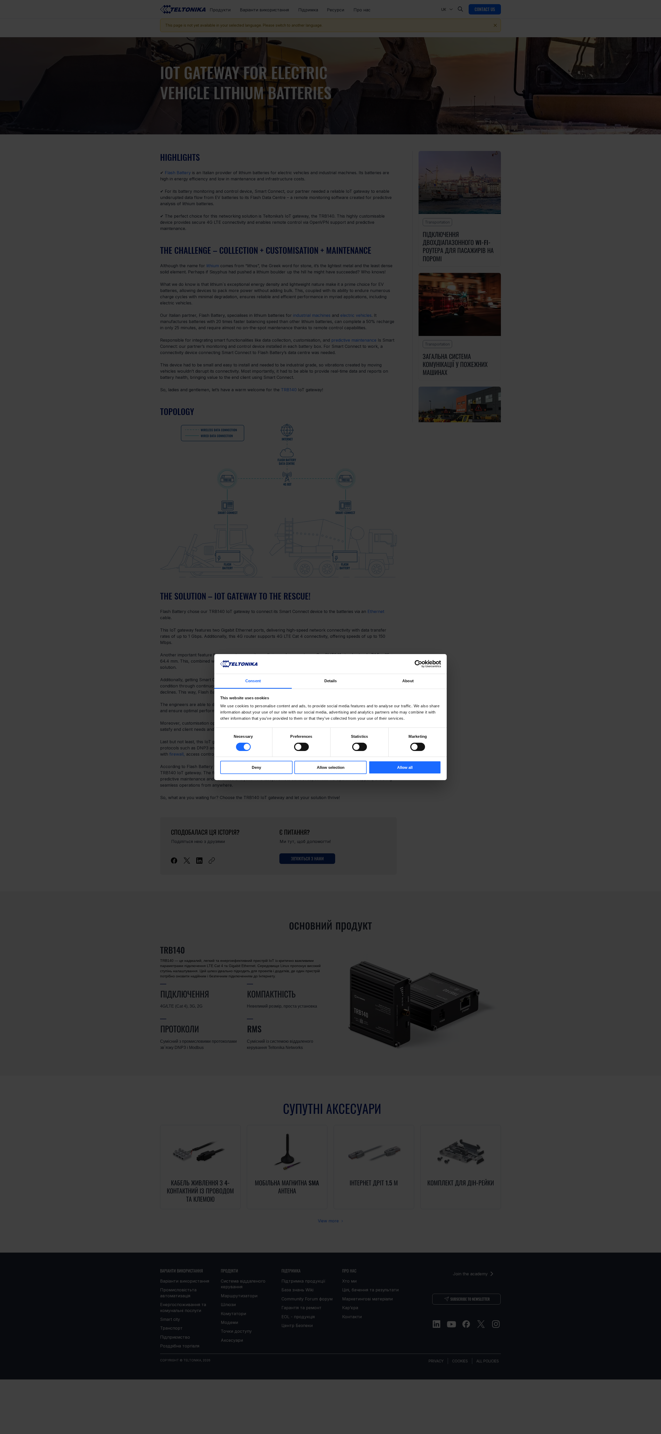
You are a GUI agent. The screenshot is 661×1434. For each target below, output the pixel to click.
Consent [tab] (253, 681)
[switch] (301, 747)
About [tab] (408, 681)
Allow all (405, 767)
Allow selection (330, 767)
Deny (256, 767)
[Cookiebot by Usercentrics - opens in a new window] (418, 664)
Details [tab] (330, 681)
